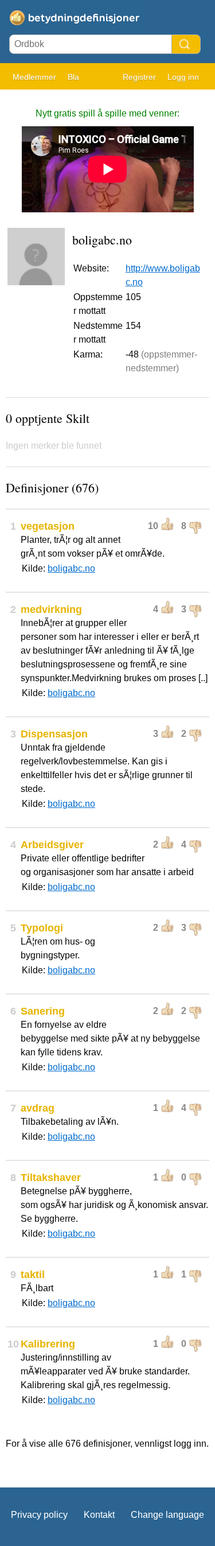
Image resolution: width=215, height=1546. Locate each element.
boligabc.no (71, 568)
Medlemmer (34, 76)
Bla (73, 76)
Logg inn (183, 76)
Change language (167, 1515)
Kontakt (99, 1515)
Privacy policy (39, 1515)
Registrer (139, 76)
